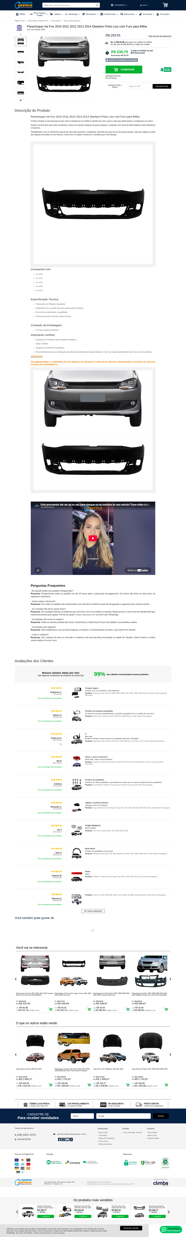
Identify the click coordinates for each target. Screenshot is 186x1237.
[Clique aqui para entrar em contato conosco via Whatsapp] (171, 1229)
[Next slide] (20, 99)
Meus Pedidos (153, 1132)
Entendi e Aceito (131, 1228)
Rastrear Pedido (153, 1138)
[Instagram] (63, 1139)
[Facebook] (59, 1139)
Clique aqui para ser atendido (90, 615)
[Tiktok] (70, 1139)
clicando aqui (50, 640)
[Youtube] (67, 1139)
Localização (103, 1135)
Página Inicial (20, 21)
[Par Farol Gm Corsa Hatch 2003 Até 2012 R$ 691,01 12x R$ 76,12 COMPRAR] (102, 1217)
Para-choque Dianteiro (72, 21)
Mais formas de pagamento (160, 36)
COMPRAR (46, 1216)
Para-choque (56, 21)
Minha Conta (152, 1135)
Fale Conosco (103, 1141)
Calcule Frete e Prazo (115, 86)
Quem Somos (103, 1132)
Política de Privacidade (55, 1233)
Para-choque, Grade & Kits (38, 21)
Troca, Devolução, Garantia (132, 1132)
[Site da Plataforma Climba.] (160, 1182)
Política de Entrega (105, 1144)
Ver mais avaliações (93, 911)
